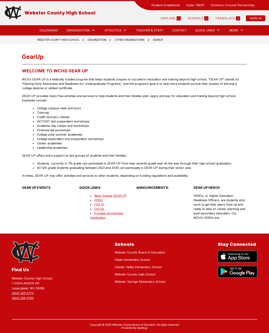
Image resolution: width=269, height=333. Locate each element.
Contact (179, 30)
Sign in (255, 18)
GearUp (158, 39)
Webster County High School (58, 39)
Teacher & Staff (149, 30)
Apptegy (142, 327)
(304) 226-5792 (23, 298)
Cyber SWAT (195, 5)
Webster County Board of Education (140, 252)
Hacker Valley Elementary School (138, 267)
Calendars (49, 30)
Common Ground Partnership (233, 5)
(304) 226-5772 (23, 293)
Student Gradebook (165, 5)
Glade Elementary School (132, 260)
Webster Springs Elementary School (140, 281)
